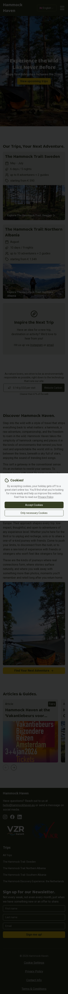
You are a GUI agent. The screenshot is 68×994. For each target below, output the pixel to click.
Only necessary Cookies (34, 513)
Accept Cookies (34, 505)
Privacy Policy (45, 497)
